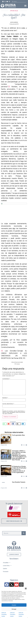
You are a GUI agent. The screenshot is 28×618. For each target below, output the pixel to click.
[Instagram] (9, 1)
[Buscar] (24, 533)
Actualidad (4, 451)
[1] (9, 87)
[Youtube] (7, 1)
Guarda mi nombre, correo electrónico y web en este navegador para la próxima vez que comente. (13, 412)
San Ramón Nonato (18, 482)
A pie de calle (14, 10)
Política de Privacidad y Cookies (4, 614)
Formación (5, 571)
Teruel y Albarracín (6, 466)
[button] (26, 588)
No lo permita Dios (18, 435)
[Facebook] (3, 1)
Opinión (3, 482)
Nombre (5, 397)
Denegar (14, 609)
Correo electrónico (8, 403)
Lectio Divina (6, 565)
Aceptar (14, 605)
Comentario (6, 378)
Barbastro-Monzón (6, 435)
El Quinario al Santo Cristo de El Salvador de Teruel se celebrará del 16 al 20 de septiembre (19, 469)
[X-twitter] (5, 1)
